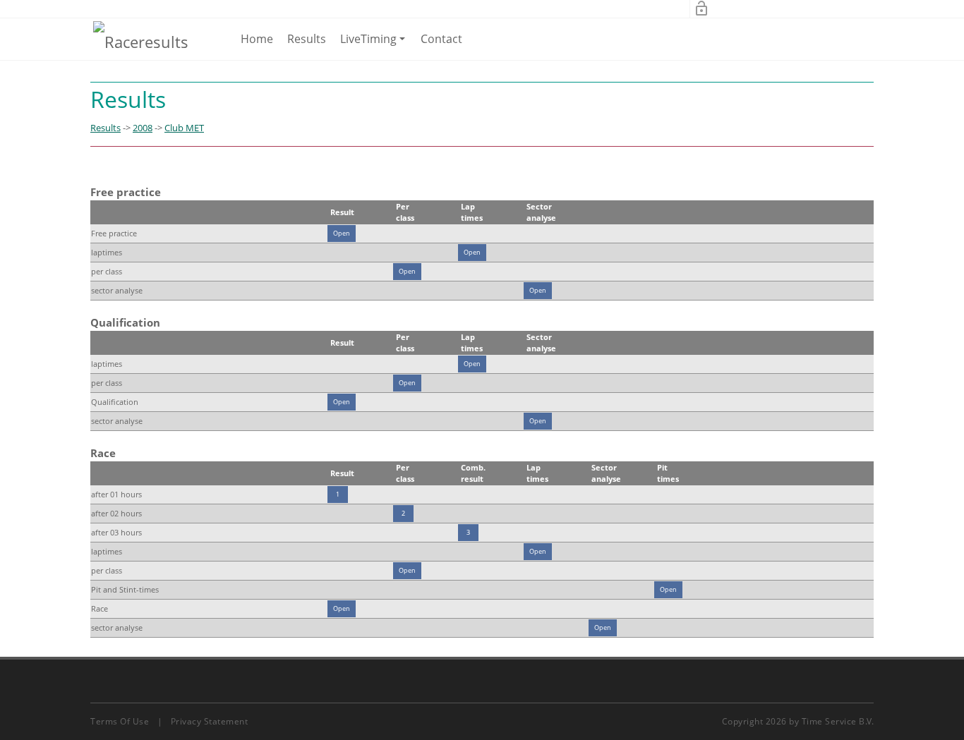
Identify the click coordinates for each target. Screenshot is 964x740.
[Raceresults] (141, 41)
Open (341, 233)
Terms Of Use (119, 721)
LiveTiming (375, 45)
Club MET (184, 127)
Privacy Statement (209, 721)
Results (306, 39)
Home (257, 39)
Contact (441, 39)
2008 (142, 127)
